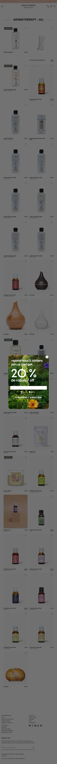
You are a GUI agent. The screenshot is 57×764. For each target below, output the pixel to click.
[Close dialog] (47, 357)
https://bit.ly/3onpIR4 (41, 402)
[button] (28, 397)
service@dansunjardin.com (37, 405)
